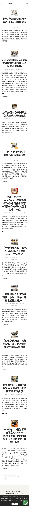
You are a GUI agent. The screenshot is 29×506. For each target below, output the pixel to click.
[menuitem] (8, 491)
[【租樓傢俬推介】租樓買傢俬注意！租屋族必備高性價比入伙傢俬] (14, 334)
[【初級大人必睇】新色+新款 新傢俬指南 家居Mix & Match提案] (14, 12)
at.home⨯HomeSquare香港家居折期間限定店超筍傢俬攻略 (14, 63)
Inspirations (15, 25)
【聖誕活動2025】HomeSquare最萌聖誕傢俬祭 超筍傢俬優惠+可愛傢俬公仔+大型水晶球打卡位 (14, 203)
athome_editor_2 (14, 27)
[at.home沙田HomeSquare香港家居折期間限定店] (14, 54)
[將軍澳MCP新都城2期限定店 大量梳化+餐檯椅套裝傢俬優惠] (14, 379)
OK (14, 503)
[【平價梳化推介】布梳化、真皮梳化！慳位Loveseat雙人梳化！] (14, 241)
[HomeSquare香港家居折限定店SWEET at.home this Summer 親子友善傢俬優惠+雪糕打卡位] (14, 423)
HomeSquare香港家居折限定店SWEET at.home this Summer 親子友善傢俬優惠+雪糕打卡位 (14, 435)
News (20, 25)
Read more (5, 44)
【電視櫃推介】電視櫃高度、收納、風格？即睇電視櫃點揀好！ (14, 297)
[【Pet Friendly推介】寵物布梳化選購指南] (14, 145)
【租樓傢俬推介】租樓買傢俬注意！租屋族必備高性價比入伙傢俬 (14, 343)
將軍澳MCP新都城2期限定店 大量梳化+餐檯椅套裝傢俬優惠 (14, 388)
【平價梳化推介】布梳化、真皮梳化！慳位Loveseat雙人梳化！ (14, 250)
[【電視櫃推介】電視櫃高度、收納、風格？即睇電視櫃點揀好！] (14, 288)
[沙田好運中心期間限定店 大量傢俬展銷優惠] (14, 106)
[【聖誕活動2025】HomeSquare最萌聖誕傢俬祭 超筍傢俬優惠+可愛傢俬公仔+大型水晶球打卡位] (14, 191)
